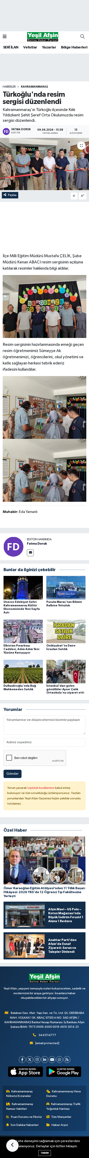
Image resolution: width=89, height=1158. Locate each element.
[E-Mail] (30, 552)
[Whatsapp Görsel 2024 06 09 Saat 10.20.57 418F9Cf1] (45, 407)
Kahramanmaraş (34, 86)
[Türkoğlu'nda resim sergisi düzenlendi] (44, 164)
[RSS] (67, 1059)
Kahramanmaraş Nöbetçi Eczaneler (19, 1094)
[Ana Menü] (5, 37)
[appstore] (25, 1072)
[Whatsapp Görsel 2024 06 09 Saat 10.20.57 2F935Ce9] (45, 470)
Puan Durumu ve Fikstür (26, 1116)
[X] (29, 1059)
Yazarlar (49, 47)
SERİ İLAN (10, 47)
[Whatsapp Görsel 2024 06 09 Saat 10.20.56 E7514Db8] (45, 306)
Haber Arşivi (60, 1125)
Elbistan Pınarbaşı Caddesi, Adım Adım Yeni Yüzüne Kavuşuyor (21, 649)
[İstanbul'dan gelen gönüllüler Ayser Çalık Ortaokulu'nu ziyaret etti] (66, 671)
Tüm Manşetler (61, 1116)
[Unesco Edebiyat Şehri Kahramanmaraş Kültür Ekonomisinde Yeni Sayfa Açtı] (23, 587)
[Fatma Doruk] (13, 546)
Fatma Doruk (37, 543)
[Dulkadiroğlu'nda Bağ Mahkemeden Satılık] (23, 671)
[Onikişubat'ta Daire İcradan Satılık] (66, 631)
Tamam (45, 1153)
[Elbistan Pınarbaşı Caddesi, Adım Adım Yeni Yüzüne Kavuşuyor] (23, 631)
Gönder (12, 774)
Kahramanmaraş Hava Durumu (63, 1094)
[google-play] (63, 1072)
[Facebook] (22, 1059)
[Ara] (82, 37)
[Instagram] (37, 1059)
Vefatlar (30, 47)
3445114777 (47, 1035)
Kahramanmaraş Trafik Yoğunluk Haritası (63, 1106)
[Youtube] (52, 1059)
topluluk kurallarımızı (41, 787)
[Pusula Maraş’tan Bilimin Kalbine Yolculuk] (66, 587)
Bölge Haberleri (74, 47)
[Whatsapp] (59, 1059)
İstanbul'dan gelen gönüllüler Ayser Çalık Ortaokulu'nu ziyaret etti (65, 689)
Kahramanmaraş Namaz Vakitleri (19, 1106)
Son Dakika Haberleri (24, 1125)
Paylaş (12, 195)
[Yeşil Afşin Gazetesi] (42, 36)
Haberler (9, 86)
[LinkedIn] (44, 1059)
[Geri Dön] (12, 1145)
